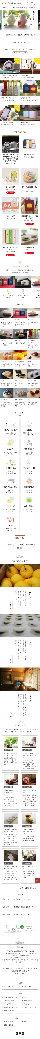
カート (31, 4)
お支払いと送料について (10, 997)
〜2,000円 (10, 544)
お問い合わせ (26, 1004)
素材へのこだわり (8, 1021)
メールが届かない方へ (10, 1004)
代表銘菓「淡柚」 (10, 49)
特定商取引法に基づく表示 (10, 1007)
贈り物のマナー (26, 986)
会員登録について (27, 1000)
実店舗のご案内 (8, 1025)
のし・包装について (9, 986)
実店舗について (20, 973)
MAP (31, 951)
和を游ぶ (24, 1021)
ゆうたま (21, 49)
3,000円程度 (19, 544)
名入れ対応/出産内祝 (20, 53)
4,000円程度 (29, 544)
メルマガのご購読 (8, 1000)
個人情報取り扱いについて (29, 1007)
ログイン (27, 4)
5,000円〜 (20, 548)
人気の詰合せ (31, 49)
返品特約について (8, 1010)
